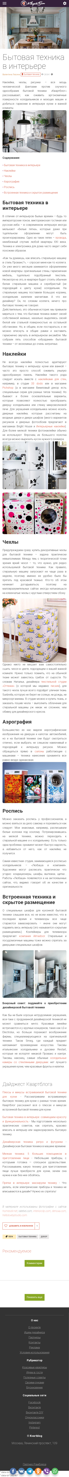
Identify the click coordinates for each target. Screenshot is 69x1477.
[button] (64, 3)
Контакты (34, 1342)
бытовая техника (28, 1237)
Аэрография (11, 181)
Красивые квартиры (34, 1367)
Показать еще (34, 1297)
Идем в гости (34, 1372)
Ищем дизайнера (34, 1332)
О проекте (34, 1327)
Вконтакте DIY (34, 1412)
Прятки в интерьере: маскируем (30, 1182)
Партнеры (35, 1337)
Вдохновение (34, 1387)
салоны (39, 751)
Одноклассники (34, 1417)
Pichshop (8, 387)
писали (55, 686)
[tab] (34, 3)
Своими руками (34, 1382)
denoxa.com (59, 1211)
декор (44, 1237)
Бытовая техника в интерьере (22, 165)
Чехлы (8, 176)
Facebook (34, 1402)
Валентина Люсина (11, 74)
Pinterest (34, 1427)
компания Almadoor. (32, 936)
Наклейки (9, 170)
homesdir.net (10, 1211)
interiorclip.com (42, 1211)
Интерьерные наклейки (50, 426)
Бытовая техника (31, 74)
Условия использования (34, 1352)
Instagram (34, 1422)
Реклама (34, 1347)
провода (60, 237)
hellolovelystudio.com (15, 1215)
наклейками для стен (52, 379)
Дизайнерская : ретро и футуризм (33, 1141)
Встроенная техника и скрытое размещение (31, 192)
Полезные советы (34, 1377)
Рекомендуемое (17, 1251)
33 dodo (37, 383)
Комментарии (34, 1263)
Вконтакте (34, 1407)
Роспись (9, 187)
